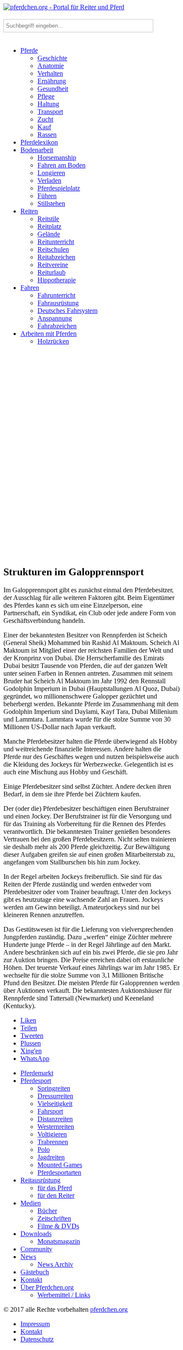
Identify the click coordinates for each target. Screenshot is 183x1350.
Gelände (48, 234)
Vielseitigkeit (54, 1103)
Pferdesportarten (59, 1172)
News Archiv (55, 1264)
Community (36, 1249)
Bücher (47, 1210)
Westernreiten (55, 1126)
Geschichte (52, 58)
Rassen (47, 134)
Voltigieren (52, 1134)
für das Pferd (54, 1187)
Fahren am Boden (61, 165)
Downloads (35, 1233)
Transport (50, 111)
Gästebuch (34, 1272)
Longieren (51, 172)
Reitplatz (49, 226)
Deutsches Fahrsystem (67, 310)
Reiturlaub (51, 272)
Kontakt (31, 1279)
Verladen (49, 180)
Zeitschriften (54, 1218)
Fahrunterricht (56, 295)
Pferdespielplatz (58, 188)
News (28, 1256)
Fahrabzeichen (57, 326)
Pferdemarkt (36, 1073)
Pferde (29, 50)
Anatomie (50, 65)
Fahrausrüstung (58, 303)
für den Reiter (55, 1195)
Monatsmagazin (58, 1241)
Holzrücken (53, 341)
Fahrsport (50, 1111)
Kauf (44, 127)
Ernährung (51, 81)
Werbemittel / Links (63, 1295)
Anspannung (54, 318)
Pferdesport (35, 1080)
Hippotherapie (56, 280)
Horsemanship (56, 157)
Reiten (29, 211)
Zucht (45, 119)
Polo (43, 1149)
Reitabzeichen (56, 257)
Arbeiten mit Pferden (48, 333)
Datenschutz (37, 1339)
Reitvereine (52, 264)
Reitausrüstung (40, 1180)
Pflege (45, 96)
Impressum (35, 1323)
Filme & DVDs (58, 1226)
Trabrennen (52, 1141)
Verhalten (50, 73)
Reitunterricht (55, 241)
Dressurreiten (55, 1096)
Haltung (48, 104)
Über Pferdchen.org (47, 1287)
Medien (30, 1203)
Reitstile (48, 218)
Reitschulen (53, 249)
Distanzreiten (55, 1119)
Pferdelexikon (39, 142)
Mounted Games (59, 1164)
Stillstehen (51, 203)
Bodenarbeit (36, 149)
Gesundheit (52, 88)
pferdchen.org (109, 1309)
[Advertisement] (91, 458)
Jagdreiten (51, 1157)
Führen (47, 195)
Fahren (29, 287)
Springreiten (53, 1088)
